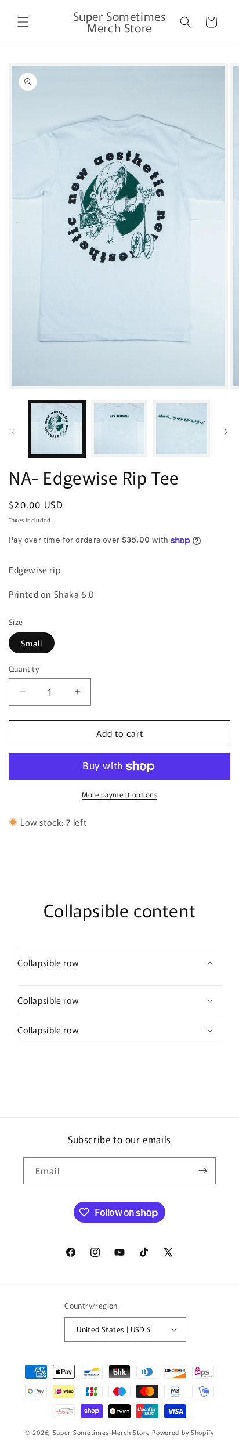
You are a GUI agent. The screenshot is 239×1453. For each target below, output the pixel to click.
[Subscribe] (202, 1170)
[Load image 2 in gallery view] (119, 428)
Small (31, 643)
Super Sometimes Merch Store (103, 1432)
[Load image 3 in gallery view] (181, 428)
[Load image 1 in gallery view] (56, 428)
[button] (23, 22)
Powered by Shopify (183, 1432)
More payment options (119, 794)
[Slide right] (226, 431)
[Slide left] (13, 431)
